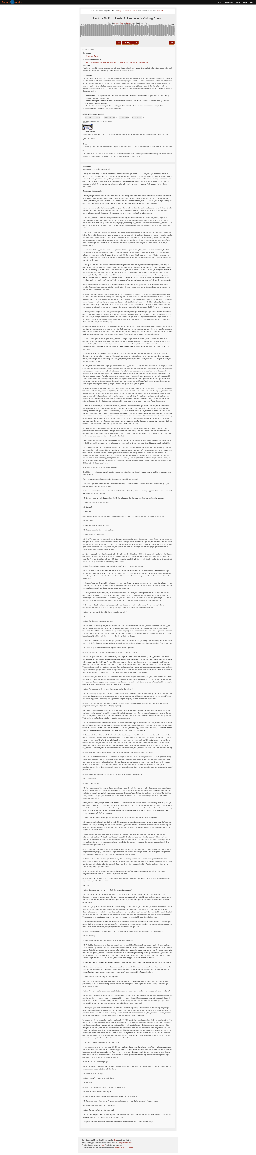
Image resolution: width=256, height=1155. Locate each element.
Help (251, 2)
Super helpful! (137, 117)
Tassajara (129, 23)
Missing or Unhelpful (92, 117)
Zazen (96, 56)
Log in (219, 2)
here (102, 1145)
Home (238, 2)
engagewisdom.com (125, 1142)
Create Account (228, 2)
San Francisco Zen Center (123, 1147)
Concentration (143, 62)
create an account (131, 11)
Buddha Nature (131, 62)
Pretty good (124, 117)
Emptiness (89, 56)
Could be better (109, 117)
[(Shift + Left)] (118, 43)
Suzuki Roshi (119, 23)
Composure (121, 62)
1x (172, 42)
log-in (120, 11)
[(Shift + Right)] (136, 43)
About (245, 2)
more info (160, 11)
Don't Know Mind (92, 62)
